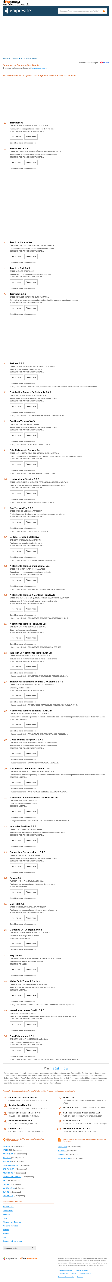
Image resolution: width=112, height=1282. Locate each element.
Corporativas (64, 1158)
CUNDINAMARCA (10, 1165)
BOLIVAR (7, 1161)
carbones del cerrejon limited (22, 1097)
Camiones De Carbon (12, 1241)
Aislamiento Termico (12, 1222)
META (5, 1181)
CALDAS (7, 1184)
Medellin (6, 1214)
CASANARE (8, 1196)
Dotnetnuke (8, 1211)
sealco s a (68, 1107)
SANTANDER (8, 1169)
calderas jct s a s (71, 1120)
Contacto (80, 1277)
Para (5, 1218)
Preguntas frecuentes (65, 1270)
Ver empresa (16, 137)
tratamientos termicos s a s (76, 1128)
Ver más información (39, 68)
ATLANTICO (8, 1173)
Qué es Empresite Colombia (67, 1273)
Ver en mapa (31, 137)
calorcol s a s (14, 1128)
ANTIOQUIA (8, 1154)
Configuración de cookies (66, 1277)
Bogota (6, 1233)
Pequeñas (62, 1147)
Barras (6, 1230)
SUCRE (6, 1192)
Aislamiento (8, 1207)
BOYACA (7, 1158)
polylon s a (68, 1097)
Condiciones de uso (85, 1273)
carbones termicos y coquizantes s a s (81, 1113)
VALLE (6, 1150)
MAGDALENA (9, 1188)
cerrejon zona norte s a (19, 1105)
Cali (4, 1237)
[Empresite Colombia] (18, 13)
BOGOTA (7, 1146)
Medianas (62, 1151)
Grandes (62, 1154)
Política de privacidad (81, 1270)
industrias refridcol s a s (20, 1120)
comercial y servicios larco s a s (24, 1113)
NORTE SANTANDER (12, 1177)
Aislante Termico (10, 1226)
